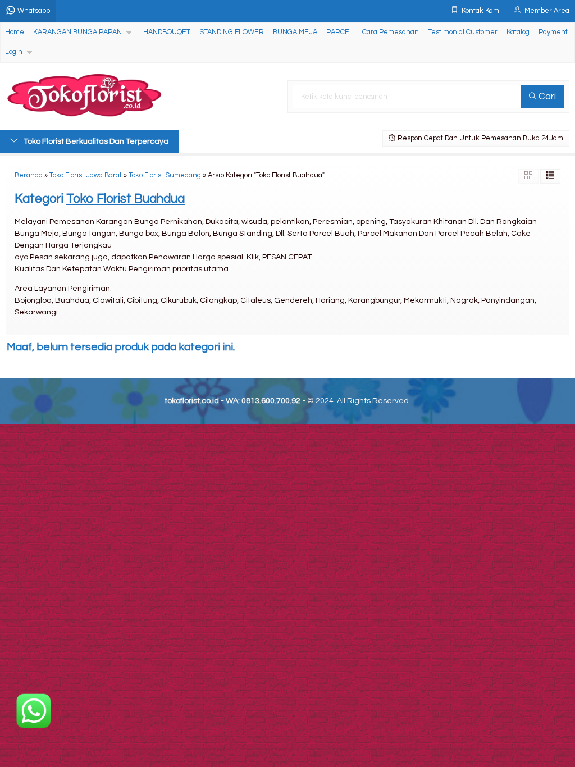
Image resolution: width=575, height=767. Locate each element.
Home (14, 32)
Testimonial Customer (463, 32)
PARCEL (339, 32)
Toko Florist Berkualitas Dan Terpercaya (96, 141)
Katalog (518, 32)
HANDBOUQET (166, 32)
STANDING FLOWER (231, 32)
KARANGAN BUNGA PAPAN (77, 32)
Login (13, 52)
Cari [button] (546, 97)
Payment (553, 32)
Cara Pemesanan (390, 32)
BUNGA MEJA (295, 32)
